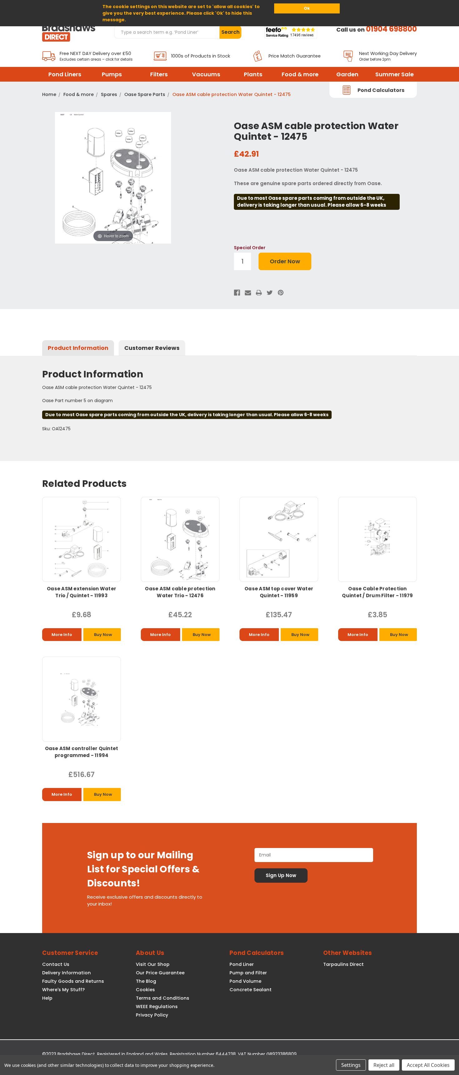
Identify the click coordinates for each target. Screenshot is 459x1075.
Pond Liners (64, 74)
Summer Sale (394, 74)
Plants (253, 74)
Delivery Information (66, 973)
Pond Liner (242, 964)
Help (47, 998)
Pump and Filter (248, 973)
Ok (307, 8)
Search (230, 32)
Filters (159, 74)
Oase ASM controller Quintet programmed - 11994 (81, 752)
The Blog (146, 981)
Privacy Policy (152, 1015)
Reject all (383, 1065)
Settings (351, 1065)
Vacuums (206, 74)
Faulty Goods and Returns (73, 981)
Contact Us (55, 964)
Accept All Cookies (428, 1065)
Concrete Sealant (251, 990)
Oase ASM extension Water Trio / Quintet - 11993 (81, 592)
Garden (347, 74)
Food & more (300, 74)
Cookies (145, 990)
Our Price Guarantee (160, 973)
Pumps (112, 74)
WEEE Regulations (157, 1006)
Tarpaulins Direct (343, 964)
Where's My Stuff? (63, 990)
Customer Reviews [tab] (152, 348)
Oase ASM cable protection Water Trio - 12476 (180, 592)
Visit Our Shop (153, 964)
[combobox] (166, 31)
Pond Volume (245, 981)
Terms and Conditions (162, 998)
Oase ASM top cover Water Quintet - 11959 (278, 592)
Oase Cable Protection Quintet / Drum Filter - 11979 (377, 592)
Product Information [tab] (78, 348)
